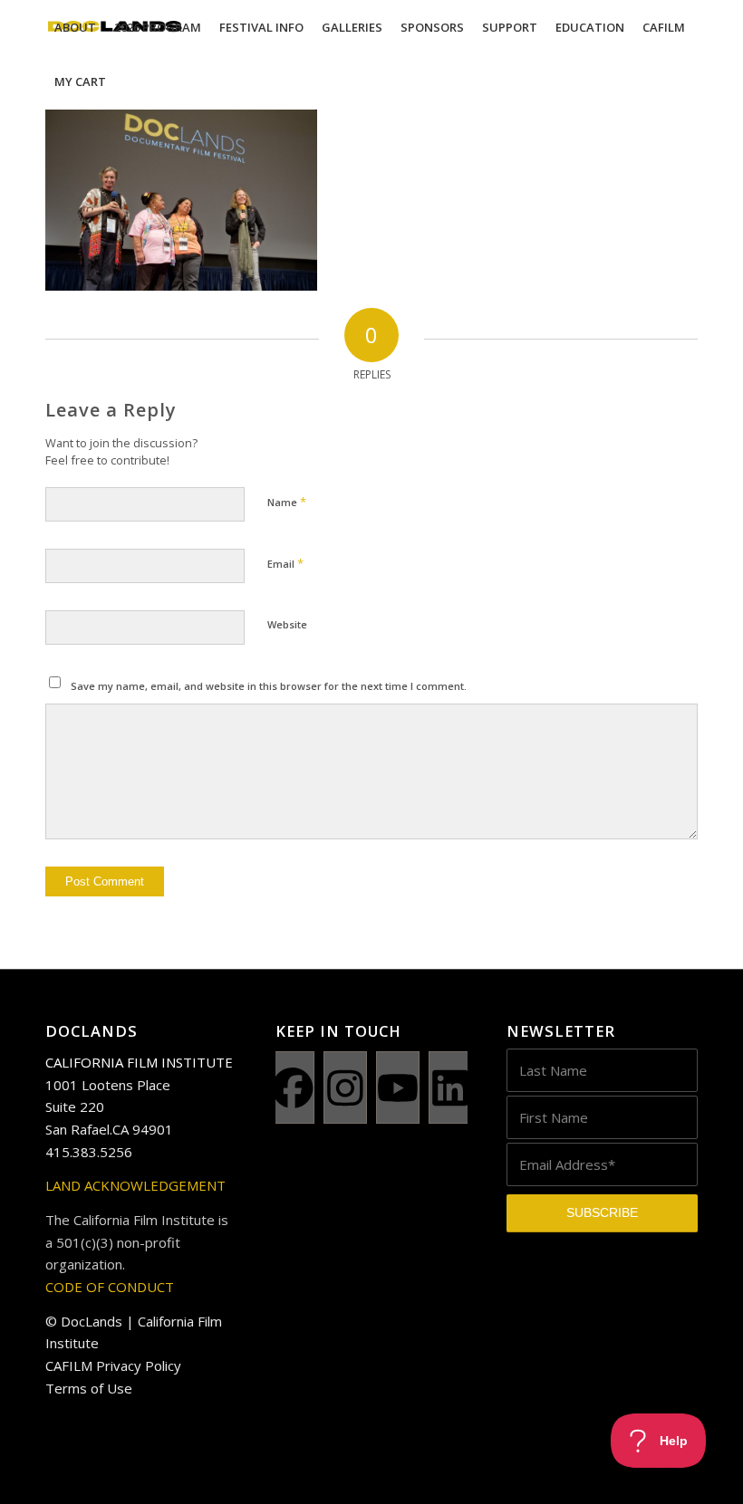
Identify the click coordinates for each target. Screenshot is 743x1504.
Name (286, 501)
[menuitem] (75, 27)
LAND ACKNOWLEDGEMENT (135, 1185)
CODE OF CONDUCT (109, 1287)
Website (287, 624)
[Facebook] (292, 1087)
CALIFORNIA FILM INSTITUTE (139, 1062)
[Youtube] (398, 1087)
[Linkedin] (450, 1087)
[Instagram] (345, 1087)
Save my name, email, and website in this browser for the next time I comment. (269, 686)
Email (285, 563)
